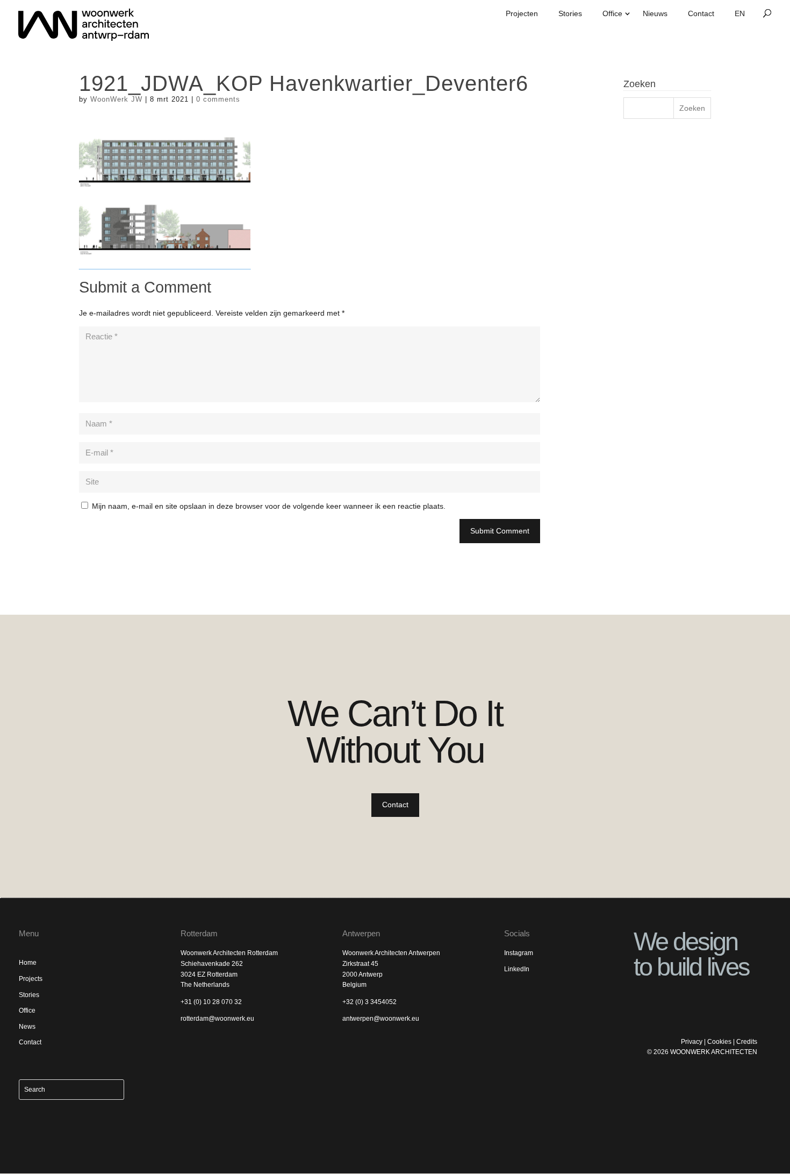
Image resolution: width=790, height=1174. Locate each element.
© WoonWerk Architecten (702, 1052)
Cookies (719, 1041)
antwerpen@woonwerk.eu (380, 1018)
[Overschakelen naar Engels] (739, 17)
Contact (701, 13)
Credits (746, 1041)
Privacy (691, 1041)
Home (28, 962)
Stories (570, 13)
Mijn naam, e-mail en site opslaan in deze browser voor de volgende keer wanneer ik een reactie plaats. (269, 506)
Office (612, 13)
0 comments (218, 99)
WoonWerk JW (116, 99)
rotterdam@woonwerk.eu (217, 1018)
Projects (30, 979)
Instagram (518, 953)
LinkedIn (516, 969)
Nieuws (655, 13)
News (27, 1026)
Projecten (522, 13)
